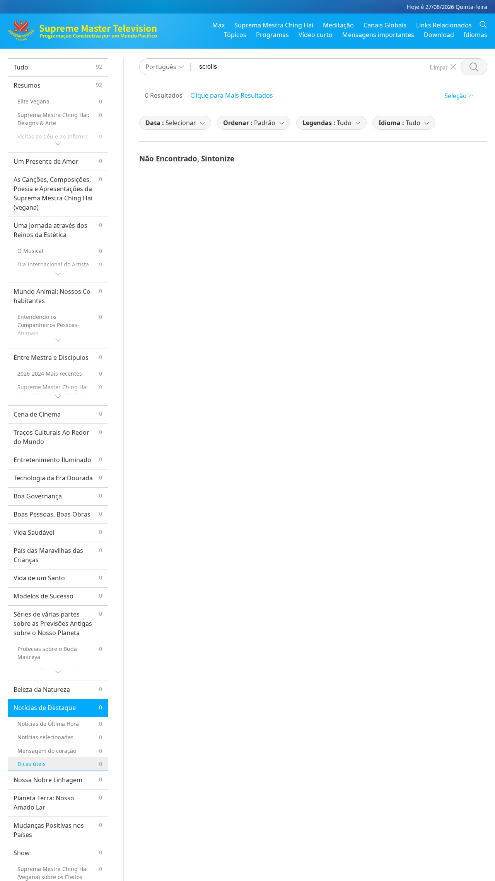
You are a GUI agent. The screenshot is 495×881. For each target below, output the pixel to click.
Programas (272, 34)
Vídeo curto (316, 34)
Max (218, 25)
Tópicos (235, 34)
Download (439, 34)
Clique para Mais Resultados (231, 95)
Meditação (338, 25)
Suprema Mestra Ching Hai (273, 25)
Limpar (438, 67)
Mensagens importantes (378, 34)
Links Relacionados (444, 25)
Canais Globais (385, 25)
